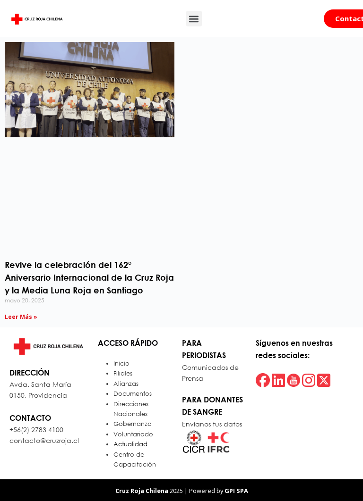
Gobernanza (132, 424)
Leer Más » (21, 317)
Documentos (132, 394)
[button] (194, 18)
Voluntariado (133, 434)
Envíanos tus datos (212, 423)
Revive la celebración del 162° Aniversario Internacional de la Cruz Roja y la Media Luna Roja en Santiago (89, 277)
